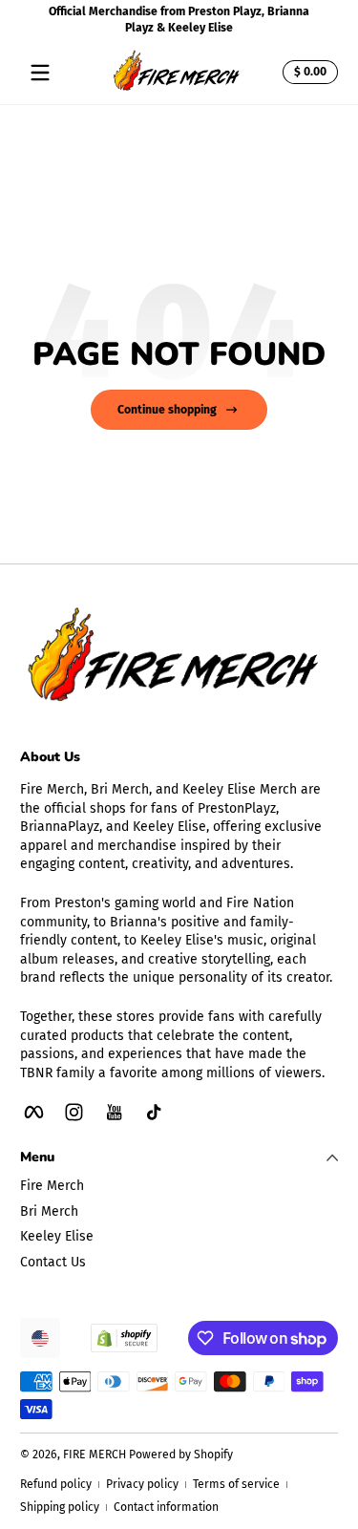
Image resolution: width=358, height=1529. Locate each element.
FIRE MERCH (94, 1454)
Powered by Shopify (181, 1454)
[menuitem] (179, 1186)
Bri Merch (49, 1211)
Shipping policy (59, 1507)
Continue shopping (167, 409)
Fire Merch (52, 1186)
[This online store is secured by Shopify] (124, 1338)
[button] (307, 72)
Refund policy (56, 1484)
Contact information (166, 1507)
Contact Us (53, 1262)
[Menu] (40, 73)
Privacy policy (142, 1484)
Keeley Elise (57, 1236)
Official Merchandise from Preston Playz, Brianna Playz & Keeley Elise (179, 19)
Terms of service (236, 1484)
